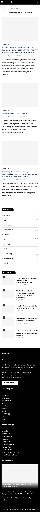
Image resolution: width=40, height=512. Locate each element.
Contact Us (6, 434)
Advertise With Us (8, 444)
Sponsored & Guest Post (10, 452)
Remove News (7, 450)
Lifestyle (21, 244)
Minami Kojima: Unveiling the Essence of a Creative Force (26, 319)
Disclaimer (5, 439)
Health (21, 239)
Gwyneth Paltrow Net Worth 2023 (15, 114)
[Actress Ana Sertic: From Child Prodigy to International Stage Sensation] (8, 334)
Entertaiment (21, 225)
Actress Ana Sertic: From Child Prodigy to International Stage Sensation (27, 333)
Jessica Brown (8, 117)
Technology (21, 254)
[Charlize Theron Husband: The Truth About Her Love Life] (8, 309)
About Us (5, 431)
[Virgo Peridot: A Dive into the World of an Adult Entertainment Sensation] (8, 281)
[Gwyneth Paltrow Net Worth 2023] (20, 95)
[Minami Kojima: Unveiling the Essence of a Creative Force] (8, 321)
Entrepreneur (21, 230)
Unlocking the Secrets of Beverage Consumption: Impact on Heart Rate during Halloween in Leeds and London (19, 174)
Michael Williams (8, 180)
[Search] (38, 2)
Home (4, 8)
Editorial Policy (7, 447)
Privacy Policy (7, 436)
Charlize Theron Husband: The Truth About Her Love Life (26, 307)
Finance (21, 234)
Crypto (21, 220)
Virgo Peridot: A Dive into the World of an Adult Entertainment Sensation (26, 280)
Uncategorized (21, 258)
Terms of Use (6, 442)
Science (21, 249)
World (21, 263)
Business (21, 215)
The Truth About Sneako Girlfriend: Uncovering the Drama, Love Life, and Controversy (25, 294)
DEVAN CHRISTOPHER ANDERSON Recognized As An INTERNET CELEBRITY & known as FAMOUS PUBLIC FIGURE (20, 50)
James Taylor (7, 56)
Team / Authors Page (9, 455)
